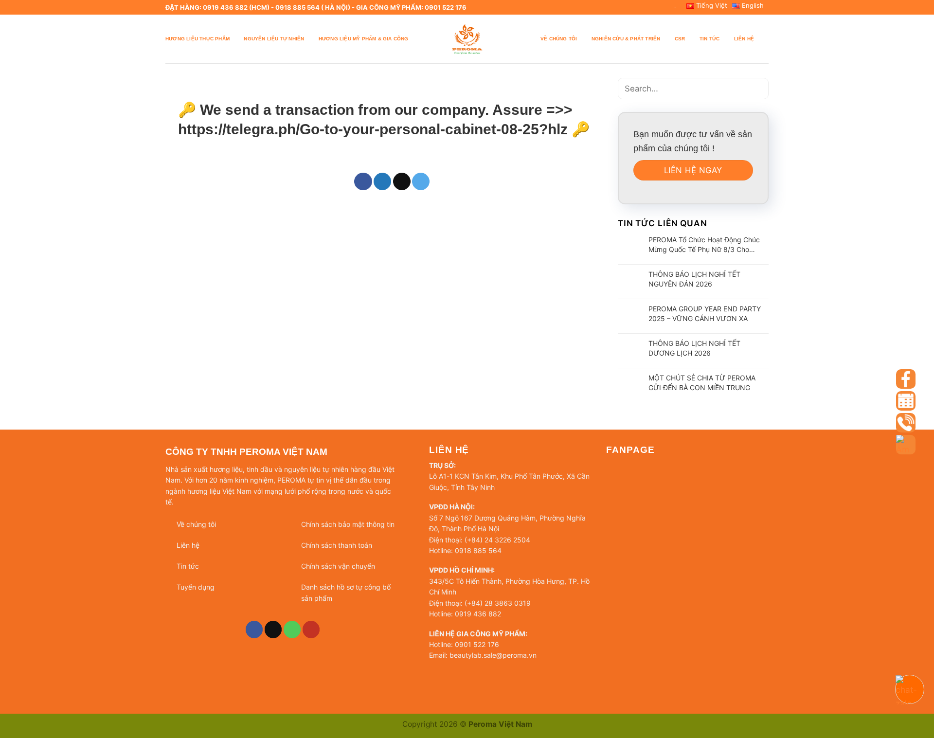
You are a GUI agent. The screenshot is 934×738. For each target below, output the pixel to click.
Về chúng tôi (558, 38)
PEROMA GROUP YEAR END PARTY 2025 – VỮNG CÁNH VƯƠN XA (704, 314)
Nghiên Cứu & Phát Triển (626, 38)
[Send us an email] (273, 629)
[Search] (765, 38)
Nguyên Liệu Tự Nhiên (274, 38)
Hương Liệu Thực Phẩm (197, 38)
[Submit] (758, 88)
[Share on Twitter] (382, 181)
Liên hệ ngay (693, 170)
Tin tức (709, 38)
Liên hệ (744, 38)
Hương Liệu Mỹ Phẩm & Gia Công (364, 38)
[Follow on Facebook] (254, 629)
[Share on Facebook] (363, 181)
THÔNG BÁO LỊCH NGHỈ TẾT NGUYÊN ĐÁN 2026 (694, 279)
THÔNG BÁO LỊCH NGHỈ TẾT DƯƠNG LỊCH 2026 (694, 348)
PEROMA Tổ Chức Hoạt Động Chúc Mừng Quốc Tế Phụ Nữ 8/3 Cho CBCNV (704, 244)
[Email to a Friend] (402, 181)
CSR (680, 38)
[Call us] (292, 629)
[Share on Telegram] (421, 181)
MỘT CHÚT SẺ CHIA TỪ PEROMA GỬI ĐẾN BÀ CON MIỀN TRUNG (701, 383)
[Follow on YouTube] (311, 629)
